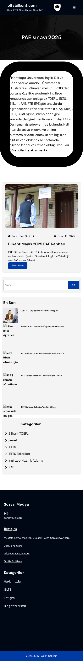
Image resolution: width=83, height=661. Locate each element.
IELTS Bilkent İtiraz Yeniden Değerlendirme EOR (42, 353)
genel (12, 440)
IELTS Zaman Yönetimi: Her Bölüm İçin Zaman (41, 375)
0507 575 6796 (13, 545)
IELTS (12, 447)
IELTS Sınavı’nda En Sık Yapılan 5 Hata (38, 407)
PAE (11, 467)
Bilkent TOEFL (18, 433)
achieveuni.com (13, 517)
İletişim (10, 529)
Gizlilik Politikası (13, 561)
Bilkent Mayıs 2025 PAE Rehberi (36, 244)
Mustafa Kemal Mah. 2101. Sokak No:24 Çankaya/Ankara (36, 538)
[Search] (73, 285)
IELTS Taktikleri (19, 454)
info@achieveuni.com (17, 553)
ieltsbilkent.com (22, 5)
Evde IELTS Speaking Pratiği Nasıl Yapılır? (40, 310)
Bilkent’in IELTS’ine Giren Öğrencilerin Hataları (42, 326)
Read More (18, 265)
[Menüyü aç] (74, 7)
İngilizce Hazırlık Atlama (25, 460)
